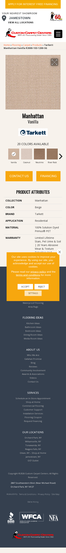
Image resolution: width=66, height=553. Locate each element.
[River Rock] (52, 154)
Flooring (16, 44)
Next (60, 154)
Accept (25, 286)
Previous (5, 154)
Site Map (55, 494)
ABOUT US (33, 349)
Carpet (26, 44)
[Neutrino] (39, 154)
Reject (41, 286)
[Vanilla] (13, 154)
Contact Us (19, 176)
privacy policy (38, 271)
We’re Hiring (32, 502)
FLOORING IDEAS (33, 317)
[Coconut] (26, 154)
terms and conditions (28, 274)
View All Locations (21, 22)
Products (37, 44)
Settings (33, 293)
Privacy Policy (44, 494)
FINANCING (48, 176)
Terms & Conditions (27, 494)
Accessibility (12, 494)
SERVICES (33, 392)
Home (7, 44)
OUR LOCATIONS (33, 432)
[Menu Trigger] (58, 34)
